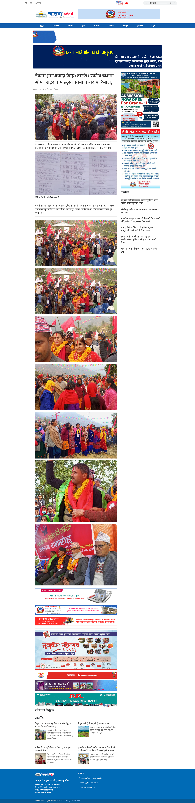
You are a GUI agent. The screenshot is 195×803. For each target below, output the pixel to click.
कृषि (83, 25)
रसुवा (153, 25)
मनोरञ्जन (111, 25)
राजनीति (70, 25)
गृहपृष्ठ (42, 25)
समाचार (56, 25)
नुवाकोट (140, 25)
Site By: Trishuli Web (72, 800)
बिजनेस (96, 25)
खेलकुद (125, 25)
